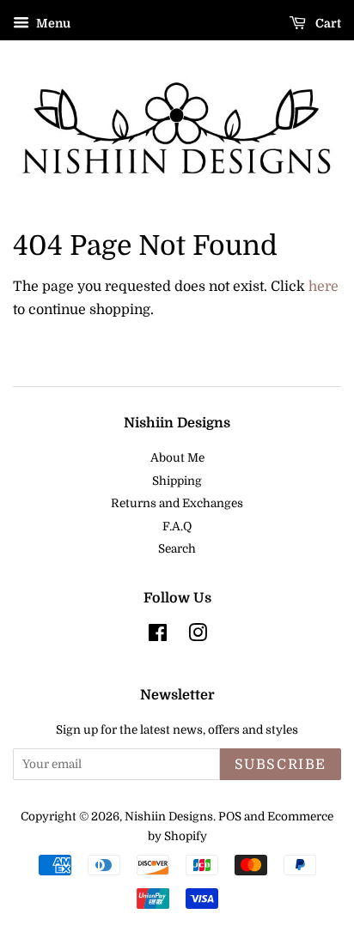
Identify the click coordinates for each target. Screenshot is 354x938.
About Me (177, 457)
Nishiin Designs (169, 816)
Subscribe (281, 764)
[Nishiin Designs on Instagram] (197, 636)
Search (177, 548)
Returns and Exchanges (177, 503)
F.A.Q (177, 526)
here (323, 286)
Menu (52, 23)
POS (229, 816)
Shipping (177, 481)
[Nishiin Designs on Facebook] (158, 636)
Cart (327, 23)
